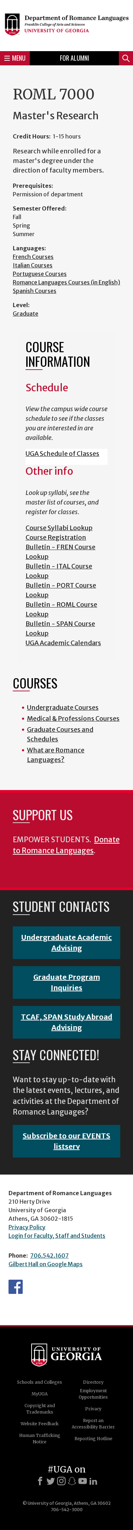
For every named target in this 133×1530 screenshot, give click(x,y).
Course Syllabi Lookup (59, 528)
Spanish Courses (34, 290)
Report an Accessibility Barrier (93, 1424)
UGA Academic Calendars (63, 643)
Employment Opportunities (93, 1394)
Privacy (93, 1408)
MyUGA (40, 1393)
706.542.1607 (49, 1255)
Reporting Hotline (93, 1438)
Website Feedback (40, 1423)
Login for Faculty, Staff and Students (57, 1235)
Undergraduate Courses (63, 707)
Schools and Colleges (39, 1382)
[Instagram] (61, 1481)
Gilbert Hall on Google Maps (46, 1264)
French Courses (33, 256)
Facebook (16, 1287)
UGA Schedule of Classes (62, 454)
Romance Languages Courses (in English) (66, 282)
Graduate (25, 313)
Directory (93, 1382)
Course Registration (56, 537)
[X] (50, 1481)
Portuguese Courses (40, 273)
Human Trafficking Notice (39, 1438)
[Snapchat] (72, 1481)
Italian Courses (32, 265)
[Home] (66, 24)
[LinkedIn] (93, 1481)
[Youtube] (82, 1481)
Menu (19, 57)
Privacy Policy (27, 1227)
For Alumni (74, 57)
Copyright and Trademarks (39, 1409)
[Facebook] (40, 1481)
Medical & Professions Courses (73, 718)
